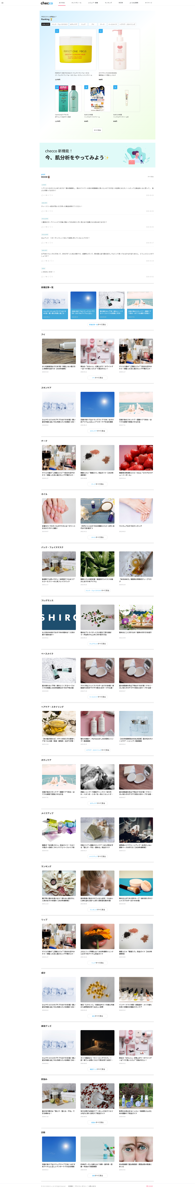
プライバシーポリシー (81, 1186)
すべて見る (97, 130)
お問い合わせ (92, 1186)
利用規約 (70, 1186)
